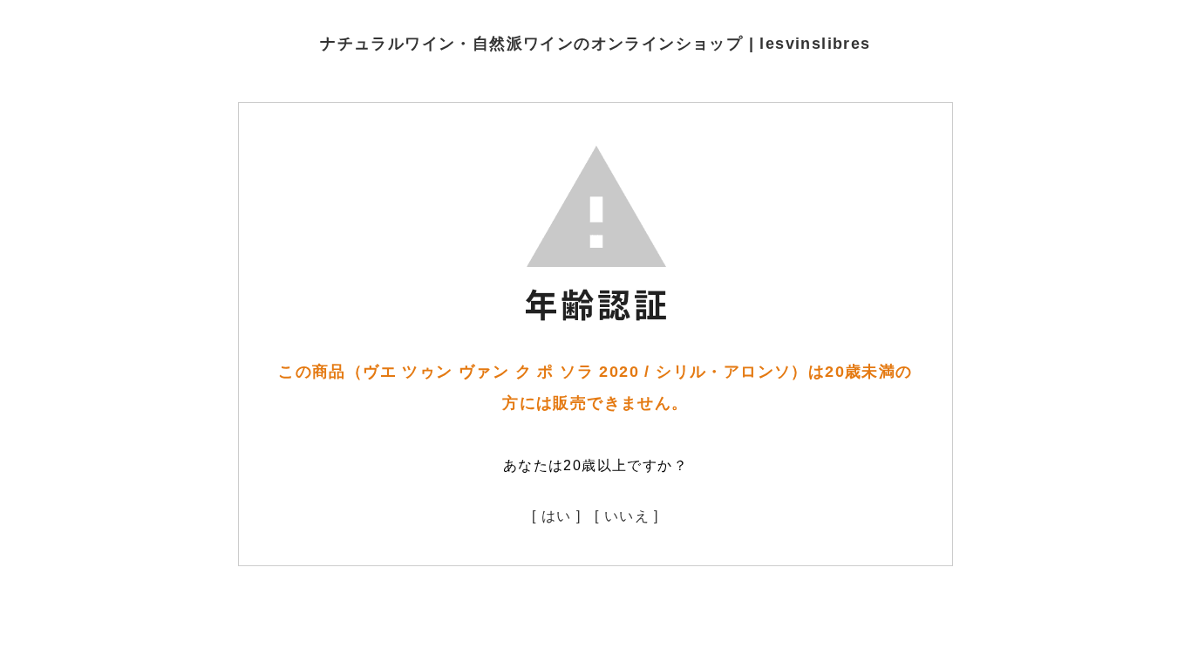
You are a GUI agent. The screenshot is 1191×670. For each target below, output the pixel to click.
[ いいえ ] (627, 516)
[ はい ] (556, 516)
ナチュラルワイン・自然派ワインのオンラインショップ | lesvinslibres (595, 43)
